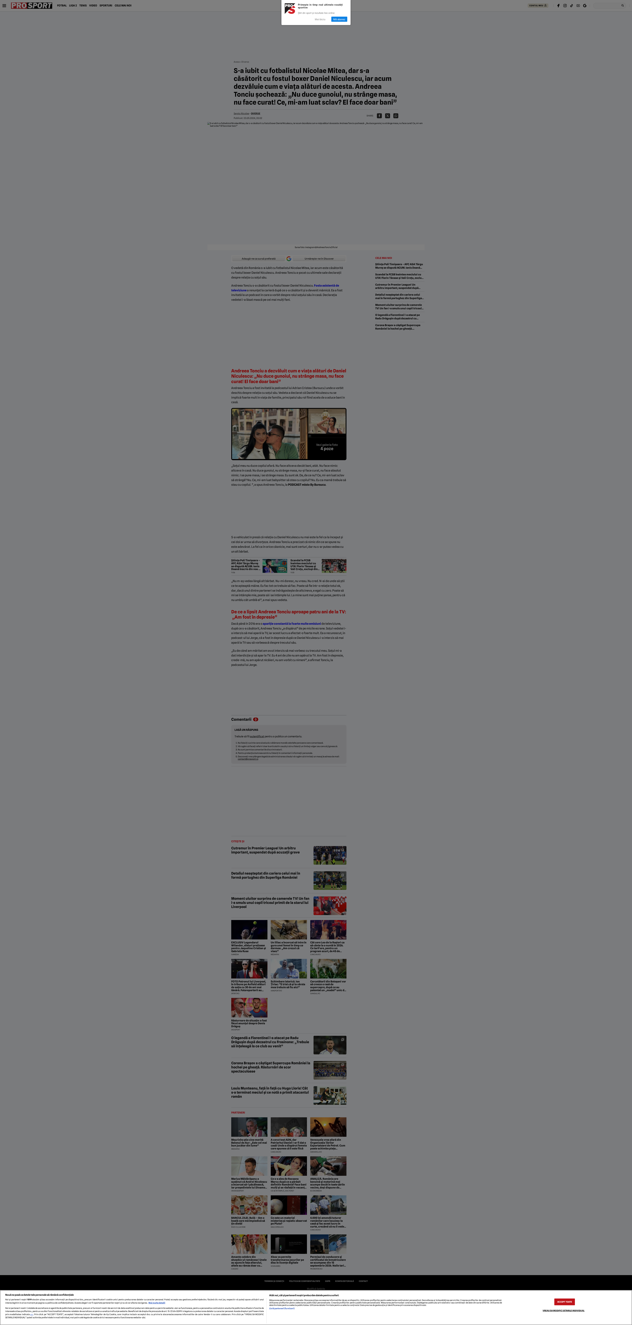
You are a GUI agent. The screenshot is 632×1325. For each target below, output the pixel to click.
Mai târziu (320, 19)
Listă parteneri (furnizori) (281, 1308)
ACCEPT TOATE (564, 1302)
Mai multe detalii (156, 1303)
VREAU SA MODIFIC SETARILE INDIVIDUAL (563, 1310)
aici (31, 1314)
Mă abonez (339, 19)
